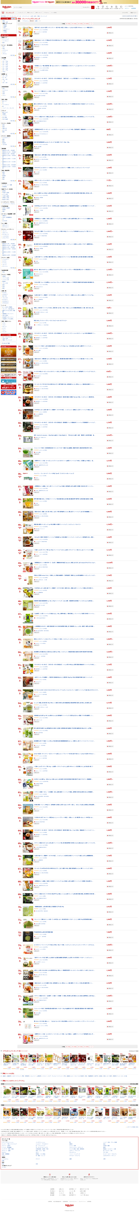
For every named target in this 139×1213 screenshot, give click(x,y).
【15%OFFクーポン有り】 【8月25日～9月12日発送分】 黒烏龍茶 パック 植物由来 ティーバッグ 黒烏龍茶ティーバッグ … (65, 422)
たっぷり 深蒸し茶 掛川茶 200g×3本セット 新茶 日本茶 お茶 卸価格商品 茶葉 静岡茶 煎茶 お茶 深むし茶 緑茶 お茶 (63, 702)
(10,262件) (17, 1101)
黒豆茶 (4, 142)
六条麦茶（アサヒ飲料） (8, 318)
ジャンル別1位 (54, 12)
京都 (3, 174)
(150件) (50, 1068)
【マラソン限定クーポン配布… (90, 1118)
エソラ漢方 (38, 172)
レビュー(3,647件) (43, 195)
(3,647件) (34, 1101)
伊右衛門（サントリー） (8, 317)
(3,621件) (25, 1101)
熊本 (3, 179)
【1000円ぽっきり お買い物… (73, 1097)
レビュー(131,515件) (44, 68)
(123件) (58, 1068)
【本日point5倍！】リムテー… (115, 1118)
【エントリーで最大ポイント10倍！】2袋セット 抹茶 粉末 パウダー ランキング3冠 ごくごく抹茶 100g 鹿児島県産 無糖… (64, 91)
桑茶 (3, 141)
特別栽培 (4, 186)
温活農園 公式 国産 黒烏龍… (132, 1118)
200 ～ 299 (4, 79)
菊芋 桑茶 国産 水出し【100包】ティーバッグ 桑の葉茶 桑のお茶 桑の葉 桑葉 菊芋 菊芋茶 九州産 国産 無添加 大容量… (64, 499)
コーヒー (44, 1076)
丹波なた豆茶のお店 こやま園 (41, 579)
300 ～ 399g (5, 68)
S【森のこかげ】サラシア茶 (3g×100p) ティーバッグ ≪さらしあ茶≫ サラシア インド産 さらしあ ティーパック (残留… (64, 549)
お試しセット (5, 225)
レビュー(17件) (42, 322)
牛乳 (65, 1076)
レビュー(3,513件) (43, 603)
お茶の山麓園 (38, 350)
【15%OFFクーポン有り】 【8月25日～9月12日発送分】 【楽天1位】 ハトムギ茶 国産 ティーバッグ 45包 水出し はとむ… (65, 78)
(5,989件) (50, 1101)
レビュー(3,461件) (43, 539)
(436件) (100, 1122)
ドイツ (4, 95)
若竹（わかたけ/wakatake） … (81, 1097)
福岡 (3, 177)
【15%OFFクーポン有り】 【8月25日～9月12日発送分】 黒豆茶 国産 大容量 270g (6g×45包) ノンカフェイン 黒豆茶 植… (64, 397)
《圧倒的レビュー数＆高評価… (23, 1064)
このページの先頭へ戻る (132, 1127)
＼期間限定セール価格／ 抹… (48, 1097)
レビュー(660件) (43, 514)
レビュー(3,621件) (43, 144)
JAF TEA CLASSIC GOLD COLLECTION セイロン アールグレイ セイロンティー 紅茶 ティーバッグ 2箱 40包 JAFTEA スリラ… (66, 690)
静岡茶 (4, 191)
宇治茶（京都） (6, 192)
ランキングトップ (21, 12)
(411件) (100, 1101)
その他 (5, 32)
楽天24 (37, 477)
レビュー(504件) (43, 794)
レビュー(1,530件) (43, 463)
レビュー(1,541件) (43, 348)
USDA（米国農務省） (7, 217)
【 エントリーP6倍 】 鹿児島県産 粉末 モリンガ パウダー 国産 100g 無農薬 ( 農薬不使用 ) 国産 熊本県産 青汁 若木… (63, 448)
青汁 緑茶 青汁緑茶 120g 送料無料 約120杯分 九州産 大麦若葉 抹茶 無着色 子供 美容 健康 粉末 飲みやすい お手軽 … (63, 728)
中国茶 (5, 26)
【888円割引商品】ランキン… (65, 1118)
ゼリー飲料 (109, 1076)
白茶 (3, 286)
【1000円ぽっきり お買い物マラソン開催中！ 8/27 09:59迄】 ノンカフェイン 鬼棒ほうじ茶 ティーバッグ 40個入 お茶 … (64, 409)
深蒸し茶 (4, 128)
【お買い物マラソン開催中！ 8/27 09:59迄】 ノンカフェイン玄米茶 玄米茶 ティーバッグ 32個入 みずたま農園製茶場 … (64, 855)
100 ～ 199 (4, 75)
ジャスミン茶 (5, 279)
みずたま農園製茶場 (39, 299)
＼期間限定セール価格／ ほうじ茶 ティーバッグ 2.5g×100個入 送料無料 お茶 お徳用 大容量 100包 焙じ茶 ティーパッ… (64, 486)
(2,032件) (42, 1101)
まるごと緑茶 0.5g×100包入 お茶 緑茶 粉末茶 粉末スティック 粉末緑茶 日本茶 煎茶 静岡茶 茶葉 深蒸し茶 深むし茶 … (63, 193)
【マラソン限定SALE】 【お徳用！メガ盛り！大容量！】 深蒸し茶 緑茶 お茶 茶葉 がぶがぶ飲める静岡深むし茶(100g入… (65, 995)
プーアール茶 (5, 278)
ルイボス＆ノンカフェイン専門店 (42, 1025)
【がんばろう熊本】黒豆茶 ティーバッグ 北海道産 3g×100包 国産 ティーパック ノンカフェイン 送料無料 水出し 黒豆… (64, 537)
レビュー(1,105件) (43, 654)
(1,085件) (50, 1122)
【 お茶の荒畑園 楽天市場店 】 (41, 121)
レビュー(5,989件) (43, 220)
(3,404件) (84, 1068)
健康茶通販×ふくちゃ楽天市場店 (41, 57)
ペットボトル (5, 104)
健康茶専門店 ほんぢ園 (40, 605)
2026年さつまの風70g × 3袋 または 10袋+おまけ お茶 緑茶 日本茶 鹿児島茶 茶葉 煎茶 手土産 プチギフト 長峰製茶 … (63, 779)
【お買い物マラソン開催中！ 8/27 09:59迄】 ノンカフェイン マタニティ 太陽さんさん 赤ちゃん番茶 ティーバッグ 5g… (64, 295)
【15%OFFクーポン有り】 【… (24, 1118)
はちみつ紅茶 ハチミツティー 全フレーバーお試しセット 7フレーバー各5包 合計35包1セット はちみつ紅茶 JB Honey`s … (64, 753)
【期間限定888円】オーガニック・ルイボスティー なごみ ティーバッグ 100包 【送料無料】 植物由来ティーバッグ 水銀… (65, 129)
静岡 (3, 172)
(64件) (75, 1122)
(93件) (25, 1122)
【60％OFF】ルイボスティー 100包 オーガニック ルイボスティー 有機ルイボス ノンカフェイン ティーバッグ (62, 167)
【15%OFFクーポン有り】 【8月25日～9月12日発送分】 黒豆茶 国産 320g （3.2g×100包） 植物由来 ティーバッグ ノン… (64, 830)
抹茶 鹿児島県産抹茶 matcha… (23, 1097)
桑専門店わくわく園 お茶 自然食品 (42, 44)
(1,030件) (34, 1122)
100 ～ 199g (5, 61)
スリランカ (5, 50)
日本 (3, 46)
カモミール (5, 232)
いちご (4, 324)
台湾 (3, 93)
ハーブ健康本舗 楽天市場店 (41, 108)
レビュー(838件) (43, 641)
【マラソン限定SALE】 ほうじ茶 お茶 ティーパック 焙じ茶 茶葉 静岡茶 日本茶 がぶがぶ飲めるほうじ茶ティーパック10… (65, 843)
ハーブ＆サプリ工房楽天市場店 (41, 235)
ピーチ (4, 328)
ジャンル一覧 (124, 12)
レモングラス (5, 237)
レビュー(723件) (43, 705)
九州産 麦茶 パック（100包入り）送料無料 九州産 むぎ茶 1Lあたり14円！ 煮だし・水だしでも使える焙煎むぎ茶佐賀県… (64, 804)
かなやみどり (5, 301)
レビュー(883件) (43, 335)
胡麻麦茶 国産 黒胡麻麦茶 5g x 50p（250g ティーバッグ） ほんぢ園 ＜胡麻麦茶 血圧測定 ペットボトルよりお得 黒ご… (64, 600)
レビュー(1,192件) (43, 730)
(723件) (125, 1101)
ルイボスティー (6, 137)
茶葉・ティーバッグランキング (29, 19)
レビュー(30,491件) (43, 131)
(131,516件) (22, 1069)
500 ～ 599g (5, 64)
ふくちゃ (4, 115)
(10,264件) (34, 1068)
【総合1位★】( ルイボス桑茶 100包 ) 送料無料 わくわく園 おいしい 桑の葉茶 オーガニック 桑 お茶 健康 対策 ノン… (63, 983)
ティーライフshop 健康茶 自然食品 (42, 70)
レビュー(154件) (43, 756)
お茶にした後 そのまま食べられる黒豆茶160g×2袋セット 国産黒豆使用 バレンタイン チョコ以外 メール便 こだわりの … (64, 970)
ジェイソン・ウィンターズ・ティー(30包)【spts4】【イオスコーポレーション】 (54, 473)
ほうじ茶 (4, 130)
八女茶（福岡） (6, 196)
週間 (36, 21)
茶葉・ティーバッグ (42, 16)
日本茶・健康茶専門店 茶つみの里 (42, 465)
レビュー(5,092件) (43, 29)
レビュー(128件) (43, 361)
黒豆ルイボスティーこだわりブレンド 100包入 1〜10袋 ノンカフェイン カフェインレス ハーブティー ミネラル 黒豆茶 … (64, 639)
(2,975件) (92, 1101)
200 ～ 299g (5, 63)
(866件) (75, 1101)
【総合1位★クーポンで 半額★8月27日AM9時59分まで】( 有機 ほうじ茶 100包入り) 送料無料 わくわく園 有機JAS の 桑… (65, 40)
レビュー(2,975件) (43, 488)
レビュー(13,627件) (43, 55)
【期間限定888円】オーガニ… (131, 1064)
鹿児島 (4, 175)
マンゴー (4, 331)
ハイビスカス (5, 236)
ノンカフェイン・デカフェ (8, 203)
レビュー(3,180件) (43, 373)
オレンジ (4, 326)
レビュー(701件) (43, 182)
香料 (3, 211)
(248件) (117, 1122)
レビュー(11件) (42, 985)
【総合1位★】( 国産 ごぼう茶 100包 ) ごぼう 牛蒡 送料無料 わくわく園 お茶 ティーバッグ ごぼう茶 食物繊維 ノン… (63, 511)
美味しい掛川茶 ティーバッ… (65, 1097)
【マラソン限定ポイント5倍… (56, 1118)
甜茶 (3, 285)
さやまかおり (5, 302)
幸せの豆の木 (38, 375)
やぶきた (4, 292)
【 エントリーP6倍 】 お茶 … (98, 1064)
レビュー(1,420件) (43, 424)
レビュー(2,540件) (43, 577)
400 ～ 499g (5, 69)
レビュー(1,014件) (43, 819)
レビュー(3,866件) (43, 246)
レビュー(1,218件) (43, 297)
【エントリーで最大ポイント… (6, 1097)
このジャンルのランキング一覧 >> (129, 16)
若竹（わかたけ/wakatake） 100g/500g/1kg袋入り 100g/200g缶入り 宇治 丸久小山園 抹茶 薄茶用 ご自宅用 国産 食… (64, 435)
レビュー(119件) (43, 450)
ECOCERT (4, 220)
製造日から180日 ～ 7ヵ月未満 (9, 159)
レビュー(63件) (42, 921)
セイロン (4, 261)
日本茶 (5, 24)
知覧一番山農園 (38, 146)
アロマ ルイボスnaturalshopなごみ (42, 133)
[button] (103, 7)
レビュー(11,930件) (43, 271)
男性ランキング (30, 12)
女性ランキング (38, 12)
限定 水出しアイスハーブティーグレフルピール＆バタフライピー (50, 320)
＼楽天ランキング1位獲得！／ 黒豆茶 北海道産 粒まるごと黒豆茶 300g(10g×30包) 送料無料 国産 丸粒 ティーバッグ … (64, 677)
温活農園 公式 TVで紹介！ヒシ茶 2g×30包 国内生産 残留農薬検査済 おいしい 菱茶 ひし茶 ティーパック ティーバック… (64, 741)
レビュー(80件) (42, 692)
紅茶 (4, 27)
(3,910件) (9, 1068)
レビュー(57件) (42, 157)
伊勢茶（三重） (6, 197)
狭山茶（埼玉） (6, 199)
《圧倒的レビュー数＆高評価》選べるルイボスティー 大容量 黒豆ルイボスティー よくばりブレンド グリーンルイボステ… (65, 65)
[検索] (92, 7)
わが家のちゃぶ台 (39, 719)
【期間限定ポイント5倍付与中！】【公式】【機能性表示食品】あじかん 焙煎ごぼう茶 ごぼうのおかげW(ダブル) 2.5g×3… (65, 562)
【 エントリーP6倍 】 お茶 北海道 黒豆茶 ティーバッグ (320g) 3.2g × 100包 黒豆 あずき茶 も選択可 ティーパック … (63, 346)
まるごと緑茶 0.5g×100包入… (32, 1097)
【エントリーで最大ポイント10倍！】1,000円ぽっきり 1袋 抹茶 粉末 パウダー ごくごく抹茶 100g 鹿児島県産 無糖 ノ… (64, 919)
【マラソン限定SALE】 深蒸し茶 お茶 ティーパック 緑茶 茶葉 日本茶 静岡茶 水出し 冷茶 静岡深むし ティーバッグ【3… (64, 116)
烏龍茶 (4, 276)
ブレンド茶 (5, 283)
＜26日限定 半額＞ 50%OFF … (15, 1064)
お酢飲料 (39, 1076)
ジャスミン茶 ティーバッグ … (48, 1118)
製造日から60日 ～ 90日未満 (9, 164)
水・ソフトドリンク (24, 16)
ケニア (4, 52)
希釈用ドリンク (116, 1076)
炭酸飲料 (9, 1076)
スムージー (33, 1076)
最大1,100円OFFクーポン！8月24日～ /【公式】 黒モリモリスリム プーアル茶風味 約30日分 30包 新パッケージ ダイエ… (64, 104)
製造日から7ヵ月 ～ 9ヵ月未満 (9, 162)
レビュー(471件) (43, 106)
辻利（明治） (5, 315)
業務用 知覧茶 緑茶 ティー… (107, 1064)
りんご (4, 330)
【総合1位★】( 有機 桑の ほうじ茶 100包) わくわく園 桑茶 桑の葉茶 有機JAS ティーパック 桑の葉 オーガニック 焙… (64, 358)
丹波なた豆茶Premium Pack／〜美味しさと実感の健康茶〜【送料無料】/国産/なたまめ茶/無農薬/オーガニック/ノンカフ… (65, 575)
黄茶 (3, 288)
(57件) (58, 1122)
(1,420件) (17, 1122)
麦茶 (3, 139)
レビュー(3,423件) (43, 998)
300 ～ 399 (4, 82)
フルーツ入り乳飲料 (79, 1076)
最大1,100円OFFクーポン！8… (6, 1118)
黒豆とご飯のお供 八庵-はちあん (41, 974)
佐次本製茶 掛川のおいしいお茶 (42, 312)
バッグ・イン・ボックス (8, 108)
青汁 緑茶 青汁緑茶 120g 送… (132, 1097)
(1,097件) (109, 1101)
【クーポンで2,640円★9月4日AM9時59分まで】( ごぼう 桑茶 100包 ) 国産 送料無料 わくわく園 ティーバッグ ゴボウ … (64, 868)
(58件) (108, 1068)
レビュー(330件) (43, 768)
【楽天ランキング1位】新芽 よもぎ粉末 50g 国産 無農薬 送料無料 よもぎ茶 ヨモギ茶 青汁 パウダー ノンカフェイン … (64, 957)
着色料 (4, 209)
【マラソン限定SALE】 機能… (32, 1118)
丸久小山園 (5, 119)
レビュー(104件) (43, 858)
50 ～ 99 (4, 77)
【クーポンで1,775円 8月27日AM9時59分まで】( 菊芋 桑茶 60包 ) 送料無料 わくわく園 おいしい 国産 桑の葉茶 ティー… (64, 384)
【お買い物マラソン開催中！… (56, 1097)
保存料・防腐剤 (6, 208)
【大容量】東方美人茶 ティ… (73, 1118)
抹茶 (3, 126)
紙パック (4, 101)
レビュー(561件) (43, 1023)
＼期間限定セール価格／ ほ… (90, 1097)
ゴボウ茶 (4, 144)
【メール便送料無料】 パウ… (123, 1118)
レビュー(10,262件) (43, 119)
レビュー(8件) (42, 896)
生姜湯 (100, 1076)
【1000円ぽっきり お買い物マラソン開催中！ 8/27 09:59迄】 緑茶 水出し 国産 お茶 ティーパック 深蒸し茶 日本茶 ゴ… (64, 588)
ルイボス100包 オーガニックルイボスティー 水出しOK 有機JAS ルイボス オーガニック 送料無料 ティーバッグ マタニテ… (65, 371)
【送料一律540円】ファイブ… (106, 1118)
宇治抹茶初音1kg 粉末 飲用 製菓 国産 (43, 932)
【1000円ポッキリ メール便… (98, 1118)
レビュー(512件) (43, 972)
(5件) (125, 1068)
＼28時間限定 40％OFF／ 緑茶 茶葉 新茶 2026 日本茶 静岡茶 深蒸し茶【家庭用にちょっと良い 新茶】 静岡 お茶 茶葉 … (64, 626)
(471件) (8, 1122)
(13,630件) (76, 1068)
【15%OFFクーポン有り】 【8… (40, 1064)
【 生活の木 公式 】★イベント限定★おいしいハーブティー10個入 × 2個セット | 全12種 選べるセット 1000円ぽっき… (64, 817)
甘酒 (104, 1076)
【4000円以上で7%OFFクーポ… (40, 1097)
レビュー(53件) (42, 475)
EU (3, 219)
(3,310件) (67, 1101)
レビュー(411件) (43, 590)
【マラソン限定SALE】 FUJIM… (115, 1064)
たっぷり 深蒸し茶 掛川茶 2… (123, 1097)
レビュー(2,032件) (43, 208)
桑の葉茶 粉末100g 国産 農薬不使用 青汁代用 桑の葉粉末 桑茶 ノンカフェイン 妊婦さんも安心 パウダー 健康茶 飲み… (64, 244)
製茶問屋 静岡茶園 (39, 197)
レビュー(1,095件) (43, 386)
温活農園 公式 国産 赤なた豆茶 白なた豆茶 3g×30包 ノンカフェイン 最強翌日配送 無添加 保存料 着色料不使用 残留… (63, 651)
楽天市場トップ (4, 16)
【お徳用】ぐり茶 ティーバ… (106, 1097)
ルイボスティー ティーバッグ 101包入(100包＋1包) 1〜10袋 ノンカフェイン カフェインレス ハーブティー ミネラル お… (64, 944)
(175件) (83, 1122)
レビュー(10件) (42, 934)
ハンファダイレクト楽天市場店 (41, 31)
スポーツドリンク (16, 1076)
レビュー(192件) (43, 564)
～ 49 (3, 81)
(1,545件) (67, 1068)
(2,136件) (17, 1068)
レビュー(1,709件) (43, 845)
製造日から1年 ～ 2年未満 (8, 150)
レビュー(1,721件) (43, 93)
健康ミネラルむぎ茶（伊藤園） (8, 311)
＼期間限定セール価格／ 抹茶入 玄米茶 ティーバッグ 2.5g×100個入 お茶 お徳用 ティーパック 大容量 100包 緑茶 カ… (63, 881)
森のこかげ (5, 112)
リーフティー (5, 41)
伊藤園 (4, 114)
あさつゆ (4, 296)
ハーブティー (6, 29)
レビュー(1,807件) (43, 883)
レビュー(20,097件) (43, 781)
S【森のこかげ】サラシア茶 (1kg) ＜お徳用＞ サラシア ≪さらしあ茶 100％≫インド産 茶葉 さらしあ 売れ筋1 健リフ (63, 766)
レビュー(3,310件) (43, 310)
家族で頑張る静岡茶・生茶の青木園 (42, 630)
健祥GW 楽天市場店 (39, 732)
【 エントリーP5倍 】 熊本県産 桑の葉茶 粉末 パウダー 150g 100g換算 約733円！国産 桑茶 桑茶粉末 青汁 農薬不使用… (64, 1008)
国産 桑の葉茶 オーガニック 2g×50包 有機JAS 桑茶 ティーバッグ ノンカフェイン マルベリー (57, 524)
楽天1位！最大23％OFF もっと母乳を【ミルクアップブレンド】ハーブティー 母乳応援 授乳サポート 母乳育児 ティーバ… (65, 269)
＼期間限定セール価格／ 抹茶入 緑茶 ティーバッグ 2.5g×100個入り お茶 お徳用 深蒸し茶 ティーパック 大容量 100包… (64, 218)
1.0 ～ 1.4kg (5, 66)
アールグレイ (5, 259)
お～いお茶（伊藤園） (7, 307)
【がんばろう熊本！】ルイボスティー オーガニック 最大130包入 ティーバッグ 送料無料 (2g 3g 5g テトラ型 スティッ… (64, 231)
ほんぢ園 (4, 117)
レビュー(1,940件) (43, 666)
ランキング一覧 (5, 343)
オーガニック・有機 (7, 184)
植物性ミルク (70, 1076)
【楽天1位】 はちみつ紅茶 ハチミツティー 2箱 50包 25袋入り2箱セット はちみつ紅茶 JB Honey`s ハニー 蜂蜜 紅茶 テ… (64, 27)
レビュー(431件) (43, 1010)
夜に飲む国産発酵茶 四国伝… (123, 1064)
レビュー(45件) (42, 743)
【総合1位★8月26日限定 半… (7, 1064)
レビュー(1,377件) (43, 552)
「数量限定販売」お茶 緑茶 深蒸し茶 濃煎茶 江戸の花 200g (49, 906)
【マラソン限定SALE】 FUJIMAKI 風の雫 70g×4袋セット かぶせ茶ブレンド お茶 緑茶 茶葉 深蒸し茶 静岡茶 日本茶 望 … (64, 893)
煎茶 (3, 125)
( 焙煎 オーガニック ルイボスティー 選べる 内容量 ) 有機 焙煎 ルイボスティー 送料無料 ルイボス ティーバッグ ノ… (63, 180)
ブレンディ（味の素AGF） (8, 308)
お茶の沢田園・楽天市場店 (40, 95)
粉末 (3, 42)
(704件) (117, 1101)
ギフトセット (5, 226)
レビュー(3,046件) (43, 526)
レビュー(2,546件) (43, 959)
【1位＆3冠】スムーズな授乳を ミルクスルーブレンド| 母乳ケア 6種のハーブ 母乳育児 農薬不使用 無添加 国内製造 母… (64, 282)
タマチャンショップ (39, 809)
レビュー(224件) (43, 170)
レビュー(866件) (43, 412)
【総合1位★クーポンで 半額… (65, 1064)
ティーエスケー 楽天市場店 (41, 936)
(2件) (92, 1068)
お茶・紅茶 (33, 16)
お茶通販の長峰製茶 (39, 783)
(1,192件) (134, 1101)
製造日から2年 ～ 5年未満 (8, 153)
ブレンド (4, 231)
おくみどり (5, 299)
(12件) (92, 1122)
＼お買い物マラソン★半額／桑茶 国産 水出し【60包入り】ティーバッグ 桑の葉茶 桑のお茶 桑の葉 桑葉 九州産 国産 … (64, 256)
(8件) (117, 1068)
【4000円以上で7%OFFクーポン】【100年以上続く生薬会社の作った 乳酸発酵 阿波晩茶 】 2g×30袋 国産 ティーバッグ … (65, 205)
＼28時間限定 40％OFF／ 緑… (115, 1097)
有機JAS (4, 215)
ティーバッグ (5, 39)
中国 (3, 48)
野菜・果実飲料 (25, 1076)
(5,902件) (42, 1068)
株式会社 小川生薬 (39, 210)
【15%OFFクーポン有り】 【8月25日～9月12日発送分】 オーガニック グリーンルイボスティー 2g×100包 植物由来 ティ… (65, 333)
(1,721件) (9, 1101)
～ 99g (3, 59)
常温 (3, 272)
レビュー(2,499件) (43, 399)
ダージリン (5, 266)
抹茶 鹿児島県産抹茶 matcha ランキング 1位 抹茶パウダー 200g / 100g (51, 142)
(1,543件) (100, 1068)
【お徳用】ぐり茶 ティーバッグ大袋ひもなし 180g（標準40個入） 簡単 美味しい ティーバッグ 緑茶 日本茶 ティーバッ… (64, 613)
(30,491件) (134, 1068)
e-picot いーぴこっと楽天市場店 (41, 554)
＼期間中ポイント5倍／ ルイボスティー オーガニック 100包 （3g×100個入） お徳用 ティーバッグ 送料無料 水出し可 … (64, 1034)
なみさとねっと (38, 681)
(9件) (125, 1122)
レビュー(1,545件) (43, 42)
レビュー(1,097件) (43, 615)
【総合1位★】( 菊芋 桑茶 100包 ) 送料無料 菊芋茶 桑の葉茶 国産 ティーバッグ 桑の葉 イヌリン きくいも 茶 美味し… (63, 155)
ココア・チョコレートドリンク (55, 1076)
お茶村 (37, 261)
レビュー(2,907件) (43, 947)
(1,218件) (59, 1101)
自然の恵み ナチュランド (40, 528)
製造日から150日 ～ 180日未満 (9, 156)
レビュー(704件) (43, 628)
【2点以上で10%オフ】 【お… (90, 1064)
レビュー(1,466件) (43, 1036)
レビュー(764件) (43, 832)
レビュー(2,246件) (43, 807)
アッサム (4, 262)
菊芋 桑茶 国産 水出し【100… (49, 1064)
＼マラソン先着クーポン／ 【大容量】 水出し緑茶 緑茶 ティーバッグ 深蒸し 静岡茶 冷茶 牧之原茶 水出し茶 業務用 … (64, 792)
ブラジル (4, 53)
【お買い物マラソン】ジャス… (40, 1118)
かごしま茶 (5, 194)
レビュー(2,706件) (43, 717)
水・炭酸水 (3, 1076)
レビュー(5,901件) (43, 80)
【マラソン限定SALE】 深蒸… (32, 1064)
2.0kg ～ (4, 71)
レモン (4, 323)
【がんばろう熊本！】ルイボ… (81, 1064)
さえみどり (5, 294)
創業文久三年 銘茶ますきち (41, 437)
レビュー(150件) (43, 501)
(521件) (42, 1122)
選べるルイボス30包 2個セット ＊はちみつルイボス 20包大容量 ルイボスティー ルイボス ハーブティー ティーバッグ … (64, 1021)
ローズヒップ (5, 234)
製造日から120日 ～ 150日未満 (9, 167)
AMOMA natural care (39, 286)
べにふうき (5, 297)
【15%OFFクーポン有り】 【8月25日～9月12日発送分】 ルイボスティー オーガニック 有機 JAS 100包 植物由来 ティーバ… (65, 53)
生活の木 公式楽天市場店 (40, 821)
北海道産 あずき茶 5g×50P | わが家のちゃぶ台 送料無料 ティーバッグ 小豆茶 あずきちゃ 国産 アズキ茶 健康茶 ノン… (63, 715)
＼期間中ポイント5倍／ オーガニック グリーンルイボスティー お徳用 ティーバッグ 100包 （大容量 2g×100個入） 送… (64, 460)
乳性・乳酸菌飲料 (89, 1076)
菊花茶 (4, 281)
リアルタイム (46, 12)
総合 (4, 20)
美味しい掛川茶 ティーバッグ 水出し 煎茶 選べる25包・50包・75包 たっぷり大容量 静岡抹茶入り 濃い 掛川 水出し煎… (64, 307)
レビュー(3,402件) (43, 233)
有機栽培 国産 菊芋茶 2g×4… (57, 1064)
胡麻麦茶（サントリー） (8, 313)
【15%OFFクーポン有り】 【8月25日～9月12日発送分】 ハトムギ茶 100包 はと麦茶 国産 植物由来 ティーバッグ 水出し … (65, 664)
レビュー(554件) (43, 259)
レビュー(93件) (42, 679)
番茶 (3, 131)
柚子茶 (96, 1076)
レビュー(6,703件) (43, 284)
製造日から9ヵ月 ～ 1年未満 (9, 152)
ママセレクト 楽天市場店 (40, 656)
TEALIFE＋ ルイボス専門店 (41, 643)
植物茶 (5, 30)
